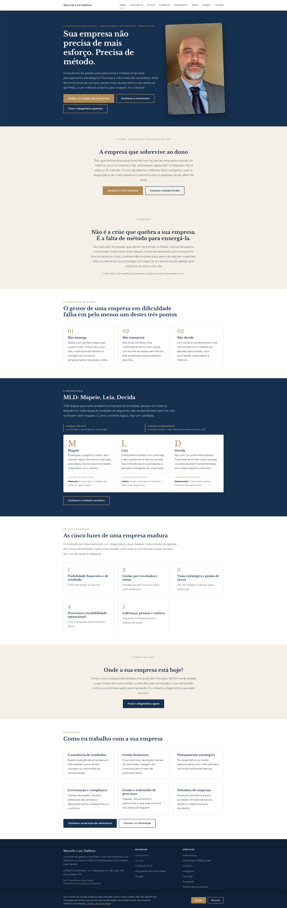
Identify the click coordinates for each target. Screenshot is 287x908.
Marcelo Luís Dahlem (78, 5)
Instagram (188, 871)
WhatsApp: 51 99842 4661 (197, 860)
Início (123, 5)
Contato (219, 5)
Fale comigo (190, 855)
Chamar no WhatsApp (137, 823)
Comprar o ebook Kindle (165, 190)
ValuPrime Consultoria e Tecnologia (82, 883)
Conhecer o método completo (86, 500)
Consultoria (136, 5)
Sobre (195, 5)
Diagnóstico (181, 5)
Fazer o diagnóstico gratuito (85, 108)
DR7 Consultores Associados (78, 880)
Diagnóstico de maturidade (150, 871)
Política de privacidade (195, 887)
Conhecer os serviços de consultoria (90, 823)
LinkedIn (188, 866)
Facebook (188, 881)
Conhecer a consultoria (135, 98)
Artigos (206, 5)
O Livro (151, 5)
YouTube (188, 876)
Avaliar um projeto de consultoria (88, 98)
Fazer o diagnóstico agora (143, 703)
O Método (164, 5)
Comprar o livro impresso (122, 190)
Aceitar (199, 900)
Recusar (215, 900)
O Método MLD (143, 866)
